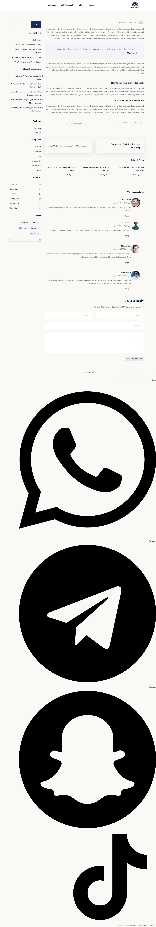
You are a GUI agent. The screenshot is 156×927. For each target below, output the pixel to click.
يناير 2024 (37, 133)
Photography (36, 161)
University (37, 170)
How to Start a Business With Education (26, 57)
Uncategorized (36, 166)
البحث (36, 24)
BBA (140, 123)
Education (37, 147)
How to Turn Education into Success (28, 45)
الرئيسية (92, 5)
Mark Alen (126, 222)
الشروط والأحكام (67, 5)
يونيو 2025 (37, 128)
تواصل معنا (52, 5)
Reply (127, 216)
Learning (38, 156)
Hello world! (36, 40)
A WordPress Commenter (32, 76)
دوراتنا (81, 5)
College (135, 123)
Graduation (37, 151)
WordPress (117, 123)
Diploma (129, 123)
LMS (123, 123)
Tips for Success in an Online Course (28, 62)
